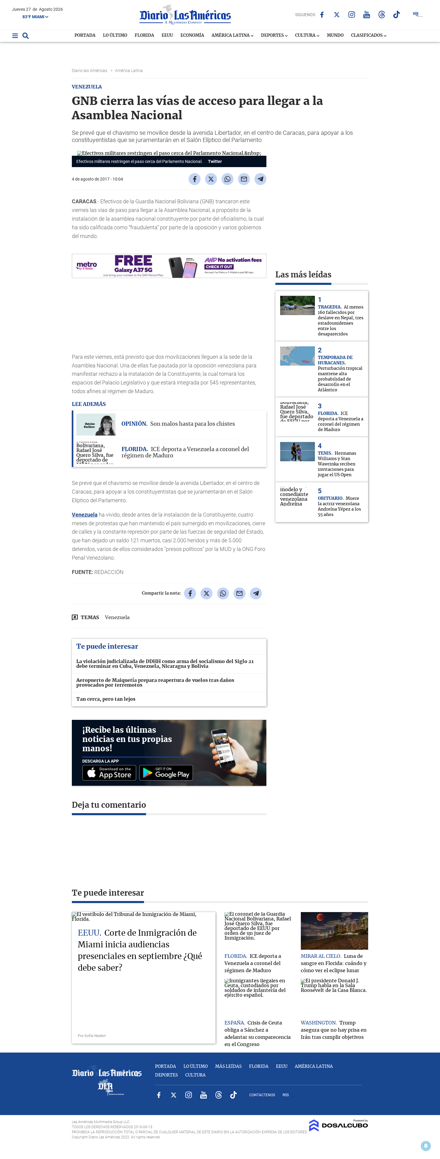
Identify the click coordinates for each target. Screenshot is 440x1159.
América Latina (231, 35)
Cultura (305, 35)
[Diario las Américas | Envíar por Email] (244, 179)
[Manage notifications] (426, 1146)
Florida (144, 35)
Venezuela (85, 514)
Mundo (335, 35)
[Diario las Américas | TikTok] (396, 14)
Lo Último (115, 35)
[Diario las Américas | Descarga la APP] (110, 773)
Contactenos (262, 1095)
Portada (85, 35)
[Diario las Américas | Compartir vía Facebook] (195, 179)
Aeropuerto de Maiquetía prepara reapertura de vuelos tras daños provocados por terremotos (155, 683)
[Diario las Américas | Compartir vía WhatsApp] (227, 179)
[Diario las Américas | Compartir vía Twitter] (211, 179)
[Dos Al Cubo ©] (338, 1130)
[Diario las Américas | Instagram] (352, 14)
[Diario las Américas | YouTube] (367, 14)
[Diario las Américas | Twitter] (337, 15)
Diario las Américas (90, 70)
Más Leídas (228, 1067)
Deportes (273, 35)
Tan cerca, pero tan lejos (105, 699)
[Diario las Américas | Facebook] (322, 15)
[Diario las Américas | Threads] (382, 14)
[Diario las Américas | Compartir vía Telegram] (260, 179)
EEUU (167, 35)
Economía (192, 35)
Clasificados (367, 35)
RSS (286, 1095)
